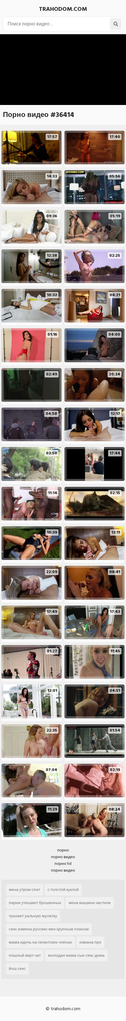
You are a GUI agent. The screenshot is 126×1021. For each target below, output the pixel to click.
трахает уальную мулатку (33, 916)
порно (63, 850)
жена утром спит (24, 889)
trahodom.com (63, 9)
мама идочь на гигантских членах (40, 942)
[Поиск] (116, 24)
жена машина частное (90, 902)
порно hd (63, 863)
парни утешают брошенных (35, 902)
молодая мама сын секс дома (76, 955)
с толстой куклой (63, 889)
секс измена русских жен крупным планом (49, 929)
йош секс (17, 968)
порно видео (63, 856)
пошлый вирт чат (25, 955)
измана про (90, 942)
